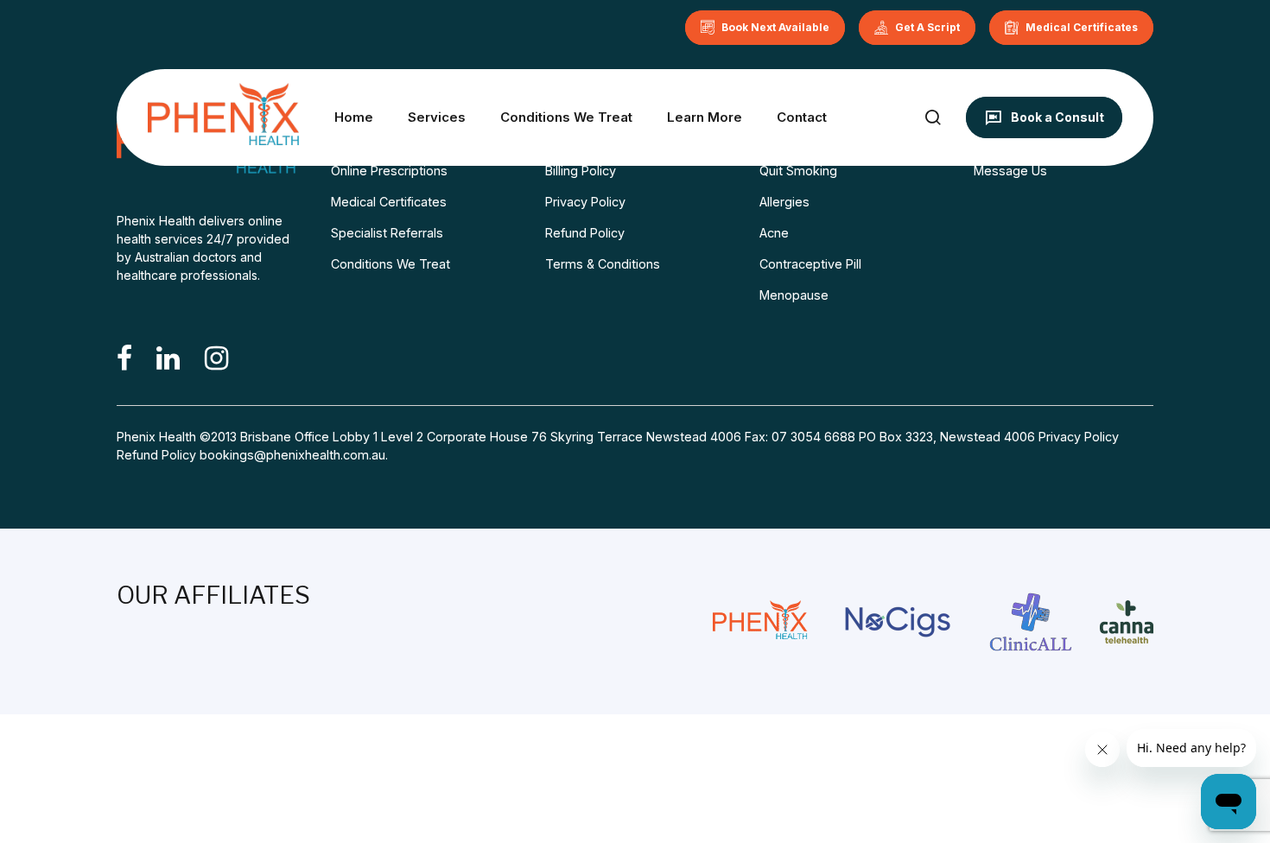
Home (353, 117)
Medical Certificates (389, 201)
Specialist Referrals (387, 232)
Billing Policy (580, 170)
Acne (774, 232)
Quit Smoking (798, 170)
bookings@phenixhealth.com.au (292, 454)
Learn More (704, 117)
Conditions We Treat (566, 117)
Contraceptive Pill (810, 264)
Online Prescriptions (389, 170)
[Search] (933, 117)
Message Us (1010, 170)
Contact (802, 117)
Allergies (784, 201)
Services (437, 117)
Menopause (794, 295)
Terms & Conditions (602, 264)
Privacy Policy (585, 201)
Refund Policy (585, 232)
